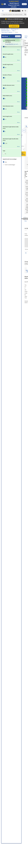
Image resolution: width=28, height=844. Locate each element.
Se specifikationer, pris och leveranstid (12, 44)
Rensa (18, 49)
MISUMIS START (5, 29)
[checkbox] (11, 47)
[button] (24, 4)
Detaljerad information (25, 218)
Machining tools (14, 29)
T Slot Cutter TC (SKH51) (6, 32)
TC (5, 153)
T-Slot (13, 30)
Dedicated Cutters (5, 30)
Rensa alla (18, 36)
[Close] (25, 19)
